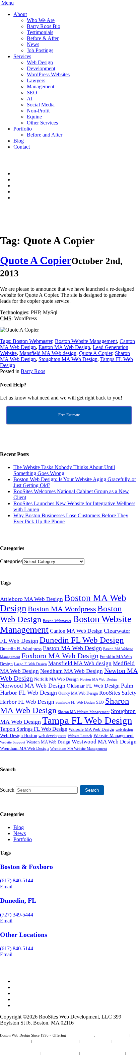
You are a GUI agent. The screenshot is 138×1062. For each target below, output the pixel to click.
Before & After (43, 38)
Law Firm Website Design (20, 1053)
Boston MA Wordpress (62, 609)
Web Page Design (80, 1035)
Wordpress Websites (95, 1041)
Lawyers (36, 80)
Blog (18, 141)
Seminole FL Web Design (75, 702)
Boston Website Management (86, 341)
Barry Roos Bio (43, 26)
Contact (21, 147)
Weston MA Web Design (48, 741)
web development (52, 736)
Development (41, 68)
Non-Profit (38, 110)
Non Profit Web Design (60, 1053)
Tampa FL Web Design (87, 720)
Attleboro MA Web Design (31, 599)
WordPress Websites (48, 74)
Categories (11, 561)
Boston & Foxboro (26, 866)
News (33, 44)
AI (29, 98)
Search (7, 790)
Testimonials (40, 32)
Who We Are (41, 20)
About (20, 14)
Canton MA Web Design (76, 631)
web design (124, 729)
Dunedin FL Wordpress (21, 648)
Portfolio (22, 128)
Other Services (42, 122)
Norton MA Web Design (98, 679)
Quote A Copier (35, 260)
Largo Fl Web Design (30, 664)
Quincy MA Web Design (78, 693)
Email (6, 886)
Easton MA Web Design (64, 347)
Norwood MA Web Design (32, 685)
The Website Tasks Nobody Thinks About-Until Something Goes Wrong (64, 470)
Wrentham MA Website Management (78, 748)
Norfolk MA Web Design (56, 679)
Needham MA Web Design (71, 671)
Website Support (12, 742)
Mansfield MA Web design (47, 353)
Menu (7, 3)
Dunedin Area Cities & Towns (23, 1059)
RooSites (109, 693)
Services (22, 56)
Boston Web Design (15, 1041)
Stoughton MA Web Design (68, 359)
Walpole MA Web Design (91, 729)
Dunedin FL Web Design (82, 639)
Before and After (44, 135)
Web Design (40, 62)
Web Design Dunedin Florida (55, 1041)
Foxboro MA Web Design (59, 656)
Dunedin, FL (18, 900)
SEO (32, 92)
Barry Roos (33, 371)
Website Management (113, 735)
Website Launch (80, 736)
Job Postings (40, 50)
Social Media (41, 104)
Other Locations (23, 934)
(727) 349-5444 (16, 914)
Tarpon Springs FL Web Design (33, 729)
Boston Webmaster (32, 341)
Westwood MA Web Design (104, 741)
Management (40, 86)
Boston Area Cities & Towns (102, 1053)
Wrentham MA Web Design (24, 748)
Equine (34, 116)
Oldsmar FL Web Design (93, 686)
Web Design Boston (18, 735)
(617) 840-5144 (16, 880)
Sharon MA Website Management (84, 712)
